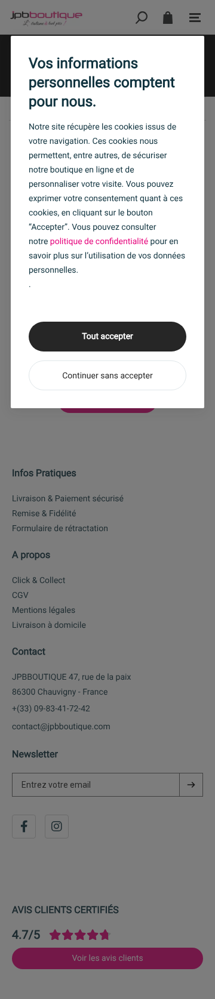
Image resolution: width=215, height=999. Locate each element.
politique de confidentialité (99, 241)
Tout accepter (107, 336)
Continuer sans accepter (107, 376)
